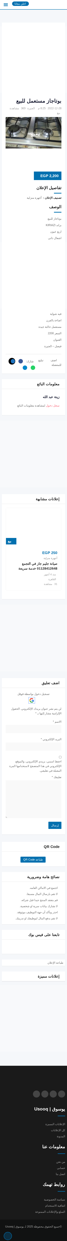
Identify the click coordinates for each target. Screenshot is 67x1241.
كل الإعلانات (58, 1130)
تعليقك (56, 777)
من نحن (60, 1161)
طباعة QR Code (33, 859)
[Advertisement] (33, 59)
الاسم (57, 721)
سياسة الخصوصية (54, 1199)
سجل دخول (53, 405)
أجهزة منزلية (50, 558)
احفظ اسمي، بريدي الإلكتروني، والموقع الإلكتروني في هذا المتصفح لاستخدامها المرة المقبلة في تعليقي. (35, 766)
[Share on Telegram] (24, 367)
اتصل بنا (60, 1174)
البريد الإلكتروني (51, 739)
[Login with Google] (31, 700)
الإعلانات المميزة (55, 1124)
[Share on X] (12, 361)
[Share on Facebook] (19, 361)
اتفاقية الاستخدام (55, 1205)
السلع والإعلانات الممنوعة (50, 1211)
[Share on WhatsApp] (32, 367)
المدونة (61, 1136)
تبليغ (40, 360)
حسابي (61, 1167)
